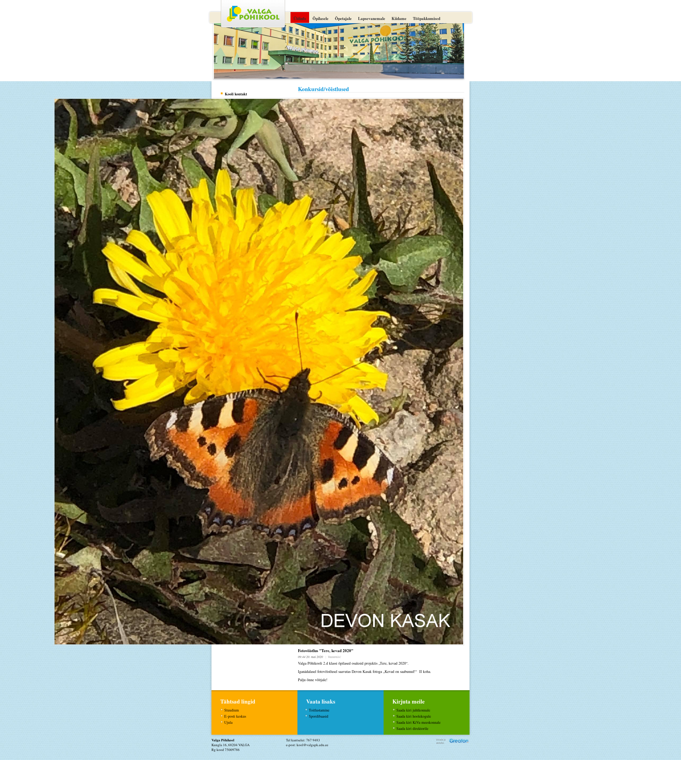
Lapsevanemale (371, 18)
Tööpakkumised (426, 18)
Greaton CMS (459, 740)
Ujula (228, 722)
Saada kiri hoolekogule (413, 716)
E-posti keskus (235, 716)
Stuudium (231, 710)
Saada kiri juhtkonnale (413, 710)
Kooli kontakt (236, 94)
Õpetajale (343, 18)
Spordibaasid (318, 716)
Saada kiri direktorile (412, 728)
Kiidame (399, 18)
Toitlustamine (319, 710)
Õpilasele (321, 18)
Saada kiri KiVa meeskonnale (418, 722)
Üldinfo (299, 18)
